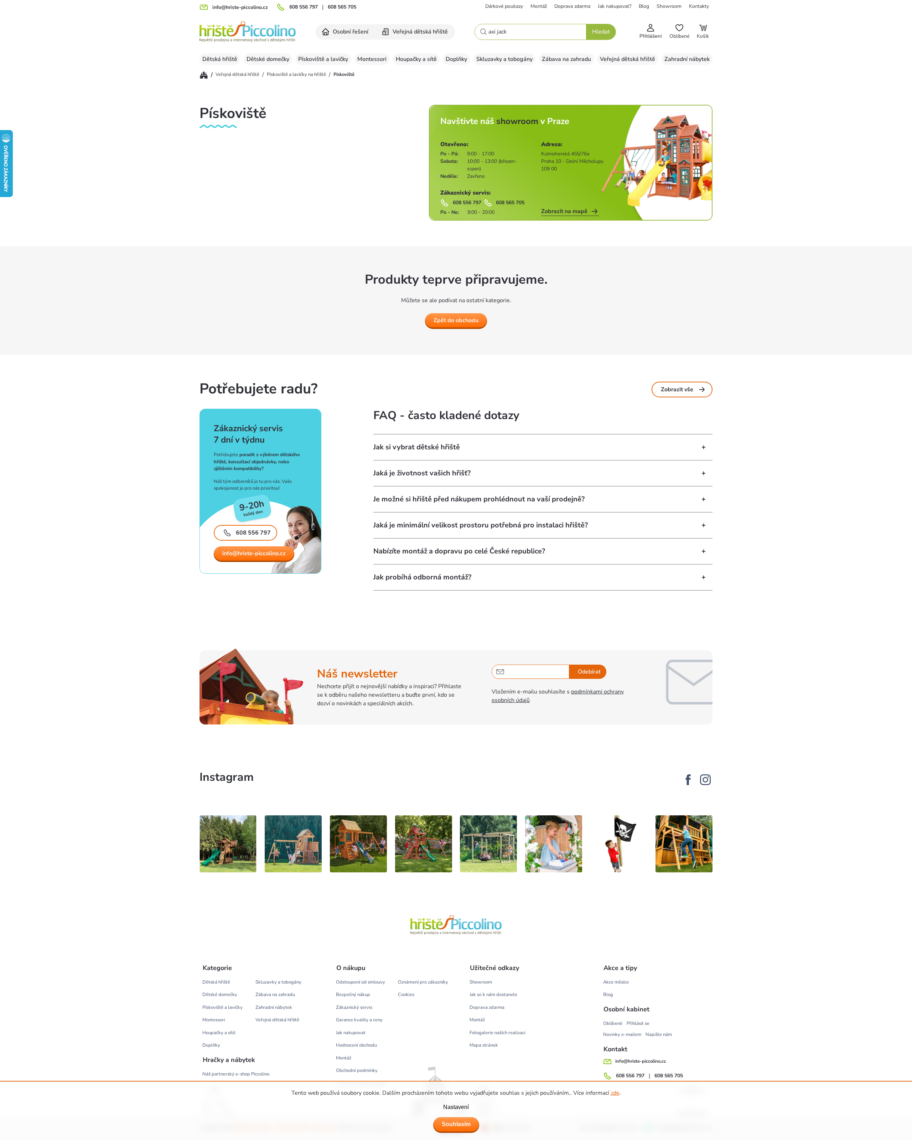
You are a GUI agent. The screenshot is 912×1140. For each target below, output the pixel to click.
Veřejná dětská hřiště (277, 1020)
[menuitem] (345, 32)
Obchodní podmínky (357, 1070)
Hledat (601, 32)
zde (615, 1093)
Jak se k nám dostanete (493, 994)
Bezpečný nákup (353, 994)
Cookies (406, 994)
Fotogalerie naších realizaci (497, 1033)
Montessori (213, 1020)
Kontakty (699, 6)
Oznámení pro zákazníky (423, 982)
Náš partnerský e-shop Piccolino (235, 1074)
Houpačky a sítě (218, 1033)
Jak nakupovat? (614, 6)
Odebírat (589, 672)
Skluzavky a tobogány (278, 982)
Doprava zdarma (572, 6)
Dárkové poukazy (504, 6)
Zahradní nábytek (273, 1007)
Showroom (669, 6)
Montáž (538, 6)
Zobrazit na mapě (564, 211)
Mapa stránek (484, 1045)
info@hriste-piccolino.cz (254, 553)
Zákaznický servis (354, 1007)
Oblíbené (612, 1023)
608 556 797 (303, 7)
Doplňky (211, 1045)
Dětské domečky (219, 994)
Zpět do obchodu (456, 320)
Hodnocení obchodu (356, 1045)
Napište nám (659, 1034)
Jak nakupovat (351, 1033)
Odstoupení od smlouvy (360, 982)
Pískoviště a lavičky (222, 1007)
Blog (644, 6)
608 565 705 (342, 7)
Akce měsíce (616, 982)
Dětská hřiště (216, 982)
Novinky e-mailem (622, 1034)
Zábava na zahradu (275, 994)
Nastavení (456, 1107)
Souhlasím (456, 1124)
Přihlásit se (638, 1023)
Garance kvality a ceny (359, 1020)
